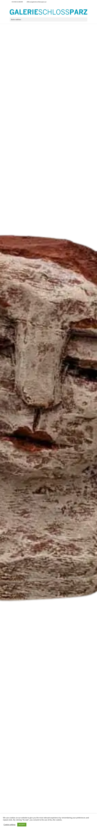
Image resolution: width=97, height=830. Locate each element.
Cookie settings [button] (9, 825)
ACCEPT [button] (22, 824)
